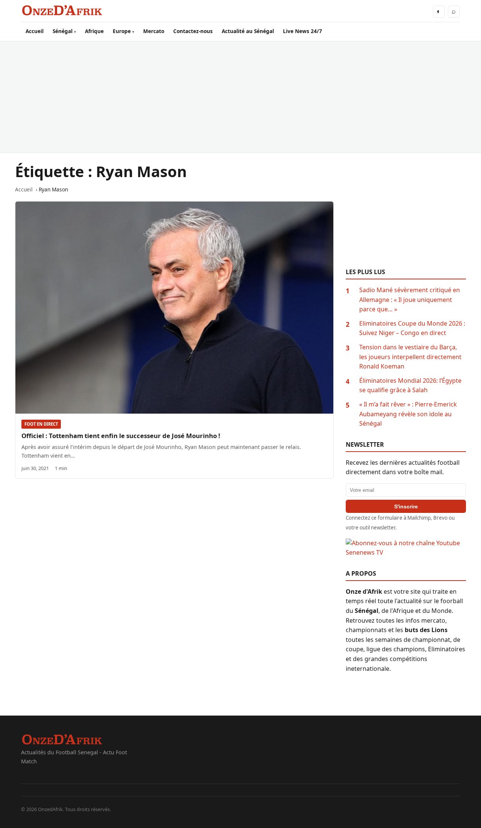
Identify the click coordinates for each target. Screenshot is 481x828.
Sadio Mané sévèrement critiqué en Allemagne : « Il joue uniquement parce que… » (409, 299)
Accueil (35, 31)
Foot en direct (41, 424)
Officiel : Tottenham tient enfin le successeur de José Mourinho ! (120, 435)
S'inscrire (406, 506)
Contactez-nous (193, 31)
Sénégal (63, 31)
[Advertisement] (240, 97)
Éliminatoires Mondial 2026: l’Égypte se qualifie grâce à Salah (410, 385)
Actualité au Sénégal (248, 31)
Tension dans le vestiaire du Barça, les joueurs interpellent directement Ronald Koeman (410, 356)
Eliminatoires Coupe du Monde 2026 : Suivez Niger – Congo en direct (412, 328)
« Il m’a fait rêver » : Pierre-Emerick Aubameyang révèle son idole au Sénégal (408, 414)
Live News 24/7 (302, 31)
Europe (122, 31)
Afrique (94, 31)
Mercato (153, 31)
